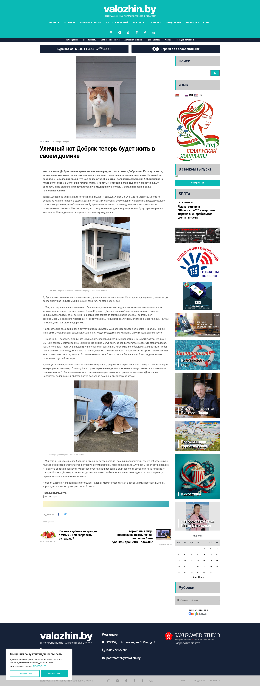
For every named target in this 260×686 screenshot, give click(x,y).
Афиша (168, 40)
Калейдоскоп (72, 40)
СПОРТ (207, 22)
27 (185, 572)
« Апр (194, 577)
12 (178, 560)
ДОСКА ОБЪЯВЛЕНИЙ (117, 22)
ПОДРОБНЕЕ (39, 666)
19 (178, 566)
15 (198, 560)
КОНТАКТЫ (138, 22)
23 (204, 566)
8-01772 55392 (116, 650)
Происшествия (153, 40)
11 (217, 554)
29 (198, 572)
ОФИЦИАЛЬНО (173, 22)
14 (191, 560)
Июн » (201, 577)
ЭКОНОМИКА (192, 22)
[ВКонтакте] (151, 680)
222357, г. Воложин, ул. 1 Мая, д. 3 (130, 642)
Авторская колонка (133, 40)
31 (210, 572)
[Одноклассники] (135, 680)
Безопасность (89, 40)
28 (191, 572)
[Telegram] (117, 680)
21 (191, 566)
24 (210, 566)
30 (204, 572)
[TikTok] (126, 680)
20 (185, 566)
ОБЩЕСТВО (155, 22)
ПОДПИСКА (69, 22)
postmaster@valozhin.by (123, 658)
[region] (39, 664)
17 (210, 560)
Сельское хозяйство (110, 40)
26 (178, 572)
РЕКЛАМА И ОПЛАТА (90, 22)
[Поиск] (215, 73)
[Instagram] (108, 680)
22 (198, 566)
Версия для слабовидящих (179, 49)
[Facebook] (142, 680)
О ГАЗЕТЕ (54, 22)
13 (185, 560)
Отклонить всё (25, 673)
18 (217, 560)
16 (204, 560)
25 (217, 566)
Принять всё (54, 673)
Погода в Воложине (185, 40)
